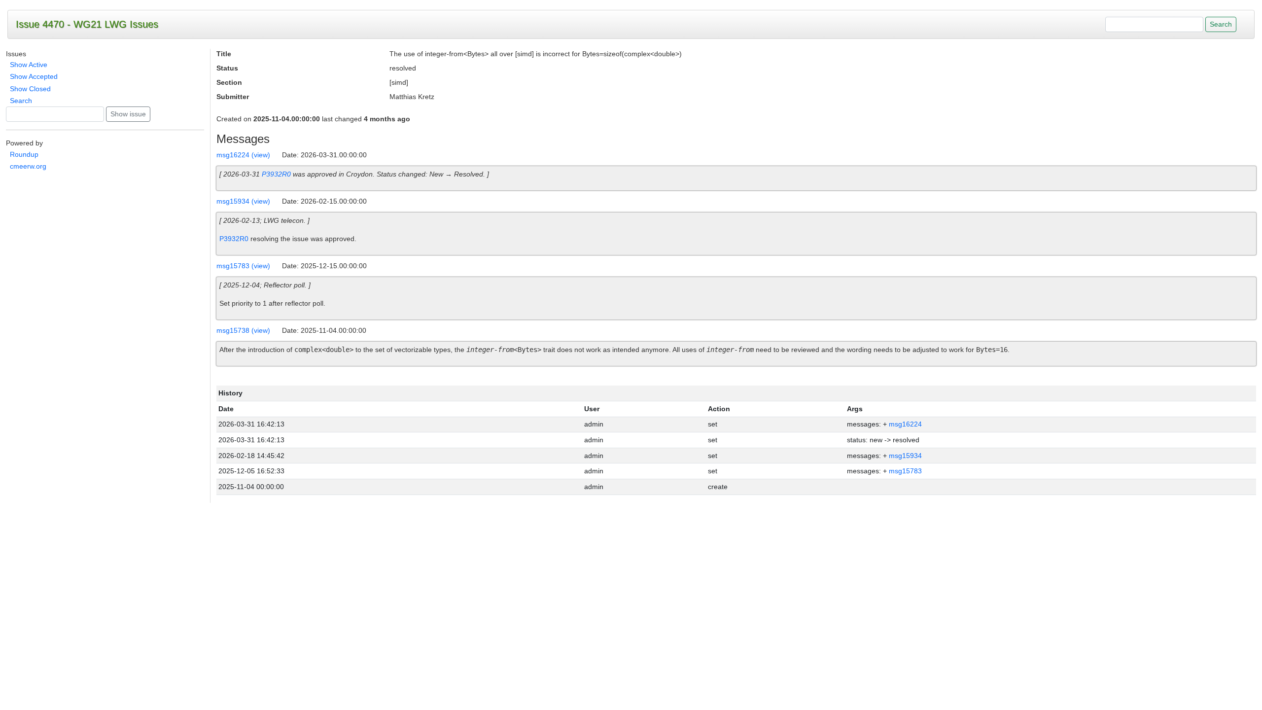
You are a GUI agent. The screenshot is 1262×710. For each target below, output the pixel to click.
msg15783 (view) (243, 266)
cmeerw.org (28, 166)
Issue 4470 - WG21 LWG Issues (87, 24)
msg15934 (905, 456)
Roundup (24, 154)
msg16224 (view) (243, 155)
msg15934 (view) (243, 201)
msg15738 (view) (243, 330)
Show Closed (30, 89)
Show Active (28, 65)
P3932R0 (276, 174)
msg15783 (905, 471)
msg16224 (905, 424)
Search (21, 101)
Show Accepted (34, 76)
